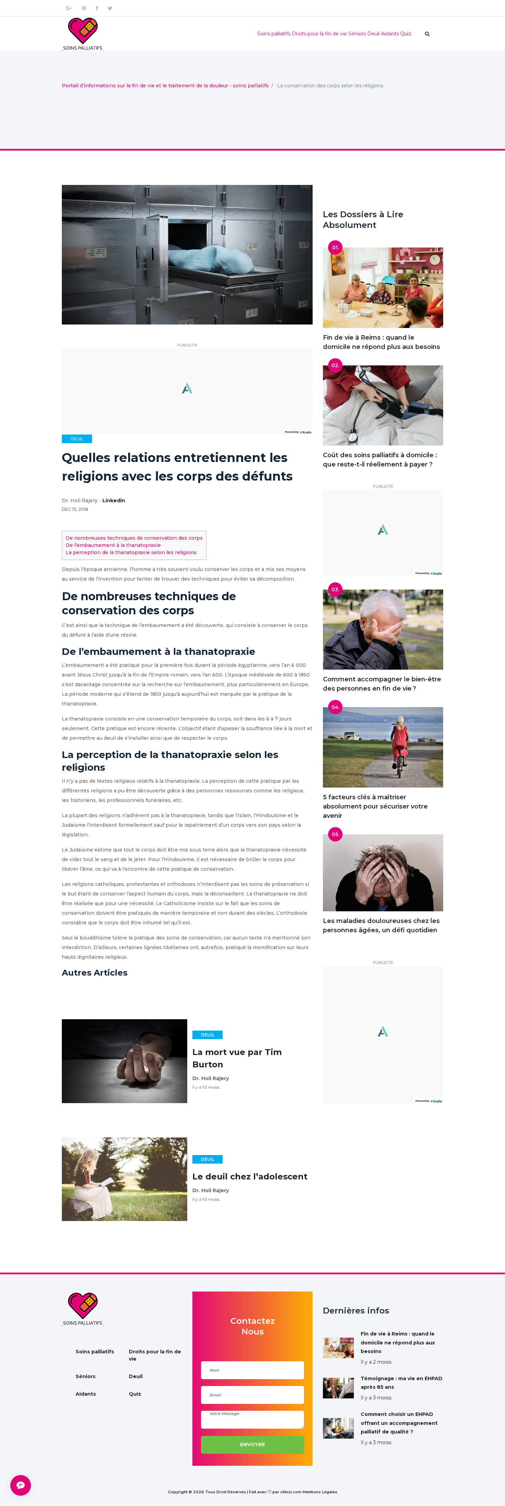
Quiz (405, 34)
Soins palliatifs (273, 34)
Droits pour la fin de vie (319, 34)
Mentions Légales (320, 1491)
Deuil (373, 34)
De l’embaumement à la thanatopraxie (113, 545)
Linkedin (113, 500)
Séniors (357, 34)
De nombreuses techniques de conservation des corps (134, 538)
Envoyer (252, 1444)
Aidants (390, 34)
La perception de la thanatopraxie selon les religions (131, 552)
